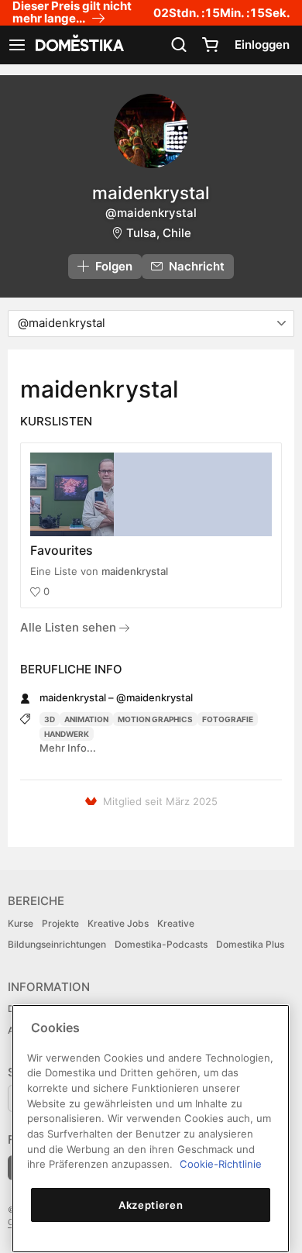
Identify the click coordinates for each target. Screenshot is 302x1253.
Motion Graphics (155, 719)
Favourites (61, 550)
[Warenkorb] (209, 45)
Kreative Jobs (118, 923)
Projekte (60, 923)
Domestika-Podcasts (161, 944)
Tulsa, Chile (158, 232)
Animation (86, 719)
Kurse (20, 923)
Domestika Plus (250, 944)
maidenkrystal (134, 571)
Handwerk (66, 733)
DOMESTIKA (78, 45)
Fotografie (227, 719)
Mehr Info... (67, 748)
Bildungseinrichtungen (57, 944)
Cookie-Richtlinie (221, 1164)
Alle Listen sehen (69, 627)
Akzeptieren (150, 1205)
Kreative (175, 923)
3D (49, 719)
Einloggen (262, 44)
